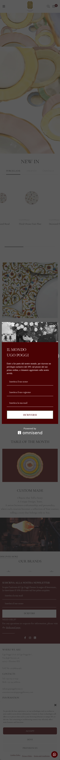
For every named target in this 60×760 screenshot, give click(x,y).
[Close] (54, 325)
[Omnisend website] (30, 431)
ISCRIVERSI (30, 414)
